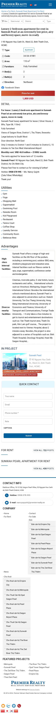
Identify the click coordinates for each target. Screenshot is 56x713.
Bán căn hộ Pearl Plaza (40, 543)
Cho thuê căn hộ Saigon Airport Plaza (16, 615)
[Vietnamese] (16, 710)
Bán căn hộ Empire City (40, 524)
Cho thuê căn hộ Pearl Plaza (15, 606)
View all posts (43, 450)
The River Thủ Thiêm (37, 664)
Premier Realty (14, 5)
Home (3, 11)
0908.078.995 (24, 495)
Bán (30, 520)
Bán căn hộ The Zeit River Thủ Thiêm (41, 570)
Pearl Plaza (34, 671)
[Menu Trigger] (50, 4)
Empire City (34, 674)
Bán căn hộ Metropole (40, 529)
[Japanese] (7, 710)
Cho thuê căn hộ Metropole (17, 590)
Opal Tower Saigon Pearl (39, 667)
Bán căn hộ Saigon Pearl (41, 558)
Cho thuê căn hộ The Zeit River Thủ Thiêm (16, 651)
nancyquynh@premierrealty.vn (31, 502)
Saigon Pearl (9, 674)
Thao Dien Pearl (10, 677)
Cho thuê (7, 577)
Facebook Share (12, 87)
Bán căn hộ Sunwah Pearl (41, 563)
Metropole (8, 664)
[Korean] (12, 710)
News (6, 572)
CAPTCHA (8, 428)
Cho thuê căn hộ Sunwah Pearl (16, 633)
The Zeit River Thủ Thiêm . (15, 671)
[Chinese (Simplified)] (3, 710)
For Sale (32, 517)
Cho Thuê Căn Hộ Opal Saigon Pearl (15, 597)
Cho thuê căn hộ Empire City (16, 583)
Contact (32, 513)
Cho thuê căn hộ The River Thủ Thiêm (17, 642)
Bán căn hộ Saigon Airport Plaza (42, 551)
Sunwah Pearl (35, 355)
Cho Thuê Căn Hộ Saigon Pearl (16, 624)
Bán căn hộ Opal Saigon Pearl (41, 536)
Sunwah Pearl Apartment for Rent (25, 461)
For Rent (7, 450)
